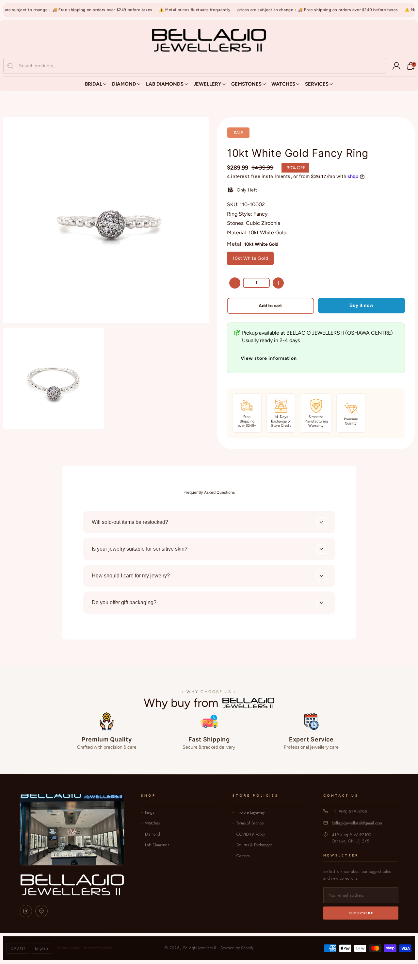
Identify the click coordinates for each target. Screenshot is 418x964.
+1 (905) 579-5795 (349, 811)
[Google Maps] (41, 911)
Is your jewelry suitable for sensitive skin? (139, 549)
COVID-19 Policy (250, 834)
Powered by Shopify (236, 948)
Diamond (152, 834)
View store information (269, 358)
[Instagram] (26, 911)
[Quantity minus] (234, 283)
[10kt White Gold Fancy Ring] (106, 220)
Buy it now (361, 305)
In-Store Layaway (250, 812)
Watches (152, 823)
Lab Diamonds (157, 845)
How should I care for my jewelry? (131, 575)
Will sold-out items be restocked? (130, 522)
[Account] (396, 66)
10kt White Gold (250, 258)
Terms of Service (250, 823)
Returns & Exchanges (254, 845)
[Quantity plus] (278, 283)
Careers (242, 856)
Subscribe (361, 913)
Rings (149, 812)
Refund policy (68, 948)
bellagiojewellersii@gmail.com (357, 823)
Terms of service (97, 948)
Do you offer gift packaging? (124, 602)
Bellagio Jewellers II (199, 948)
